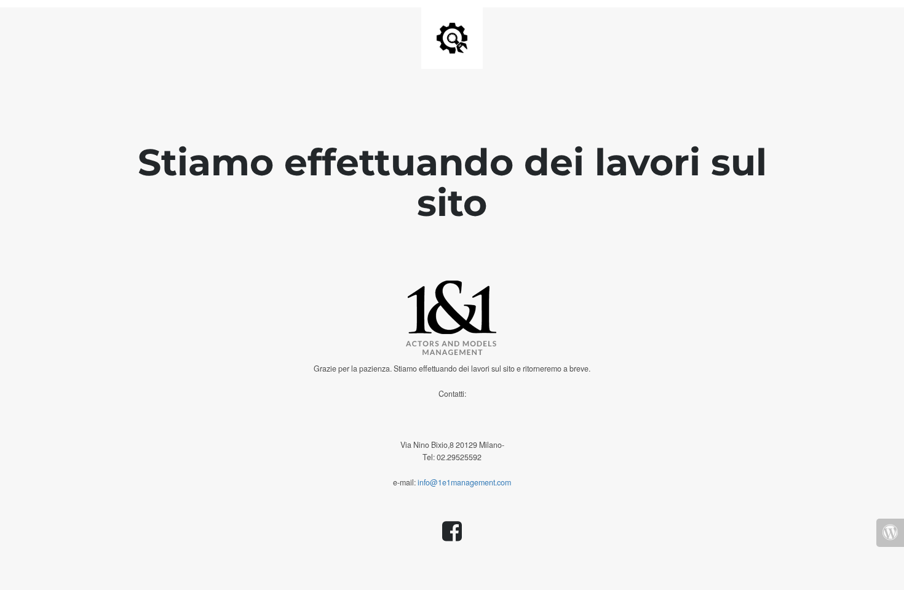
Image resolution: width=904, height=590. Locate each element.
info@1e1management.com (464, 482)
